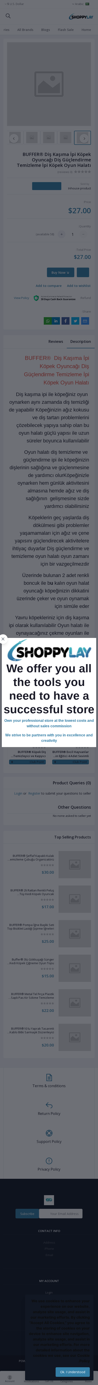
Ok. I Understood (72, 1372)
